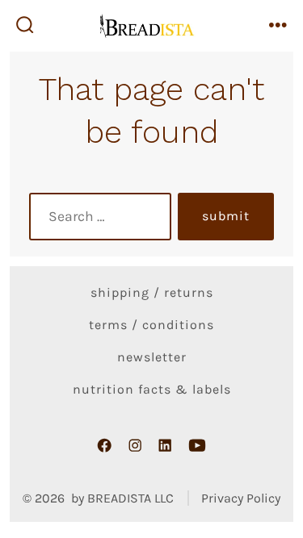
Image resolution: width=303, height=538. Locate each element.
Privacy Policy (240, 498)
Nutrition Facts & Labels (152, 389)
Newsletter (152, 357)
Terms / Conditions (151, 324)
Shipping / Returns (151, 292)
